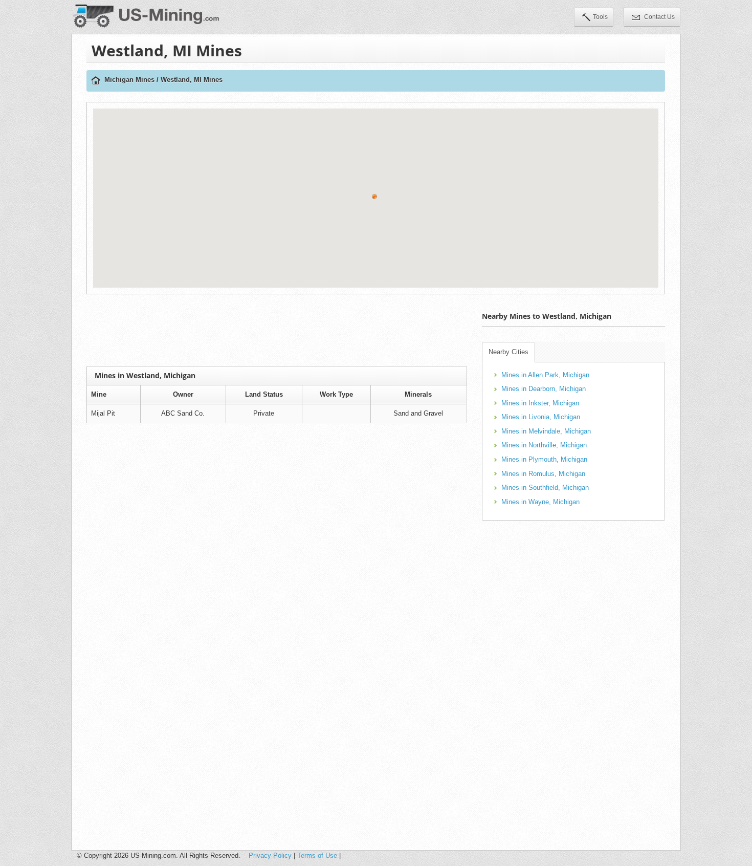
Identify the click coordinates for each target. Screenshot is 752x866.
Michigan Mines (129, 79)
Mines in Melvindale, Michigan (546, 431)
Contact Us (659, 16)
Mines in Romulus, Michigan (543, 474)
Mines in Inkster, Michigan (540, 403)
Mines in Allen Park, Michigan (545, 375)
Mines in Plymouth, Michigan (544, 459)
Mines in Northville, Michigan (544, 445)
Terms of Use (317, 855)
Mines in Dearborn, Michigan (543, 389)
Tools (600, 16)
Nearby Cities (508, 352)
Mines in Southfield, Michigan (545, 487)
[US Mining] (96, 81)
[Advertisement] (277, 330)
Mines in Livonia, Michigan (540, 417)
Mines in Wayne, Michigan (540, 502)
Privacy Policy (270, 855)
